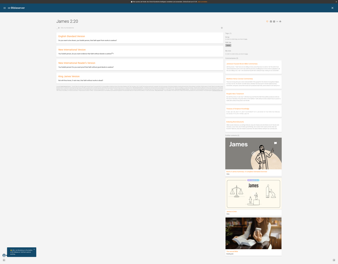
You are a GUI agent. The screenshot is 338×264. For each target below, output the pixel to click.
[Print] (280, 21)
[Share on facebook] (271, 21)
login (246, 39)
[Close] (332, 8)
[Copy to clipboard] (277, 21)
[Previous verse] (4, 260)
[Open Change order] (221, 27)
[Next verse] (334, 260)
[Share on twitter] (274, 21)
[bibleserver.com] (16, 8)
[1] (112, 53)
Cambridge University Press (217, 90)
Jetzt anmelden (202, 2)
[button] (336, 2)
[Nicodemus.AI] (4, 255)
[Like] (267, 21)
